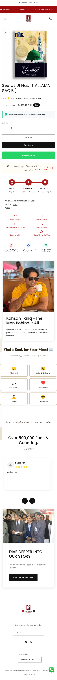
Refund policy (36, 670)
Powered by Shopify (22, 670)
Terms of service (29, 674)
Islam (15, 204)
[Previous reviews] (25, 501)
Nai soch (13, 670)
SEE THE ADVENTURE (23, 577)
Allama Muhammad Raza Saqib (23, 200)
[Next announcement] (52, 3)
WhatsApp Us (28, 155)
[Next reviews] (32, 501)
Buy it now (28, 145)
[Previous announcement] (5, 3)
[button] (5, 18)
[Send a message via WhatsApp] (51, 670)
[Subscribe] (41, 632)
